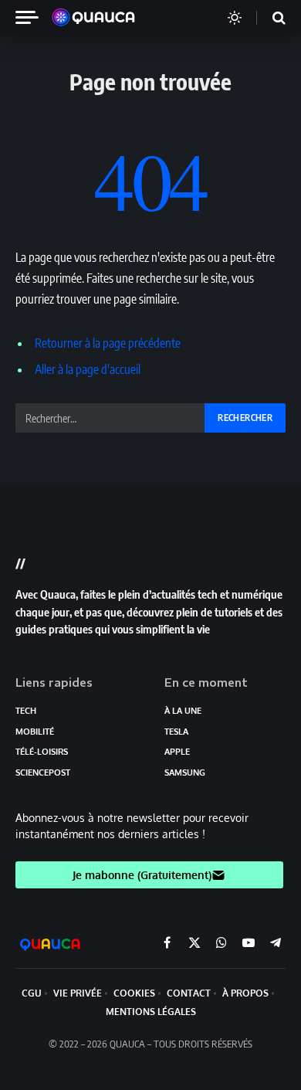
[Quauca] (101, 17)
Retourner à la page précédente (108, 343)
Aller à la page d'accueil (87, 369)
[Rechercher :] (110, 418)
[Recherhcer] (269, 17)
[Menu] (33, 17)
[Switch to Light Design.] (235, 18)
